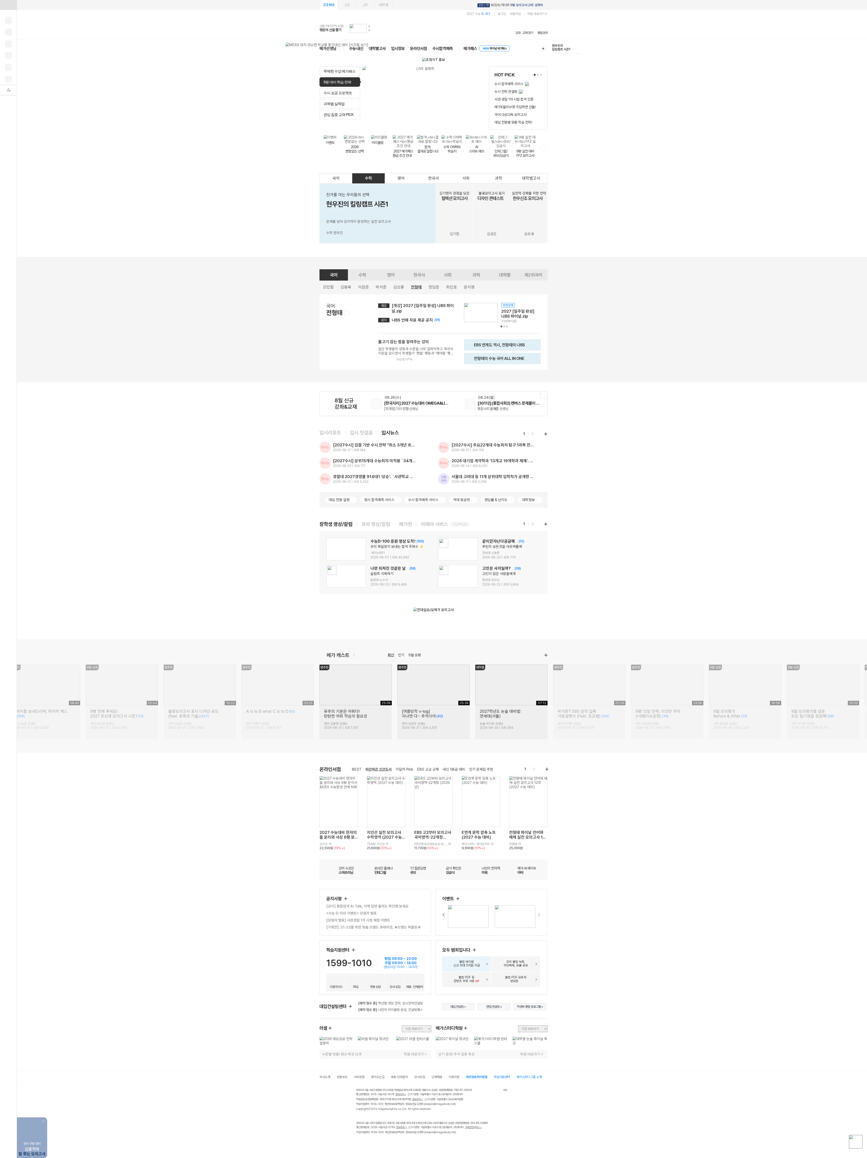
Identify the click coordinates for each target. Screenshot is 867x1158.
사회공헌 (359, 1077)
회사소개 (324, 1077)
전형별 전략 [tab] (409, 124)
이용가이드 (336, 987)
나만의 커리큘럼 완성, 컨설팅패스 (390, 1010)
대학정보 (528, 500)
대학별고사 (377, 48)
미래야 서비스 (434, 524)
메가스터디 (433, 28)
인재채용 (436, 1077)
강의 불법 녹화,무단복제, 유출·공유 (515, 963)
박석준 (381, 287)
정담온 (434, 287)
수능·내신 (356, 48)
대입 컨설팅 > (458, 1006)
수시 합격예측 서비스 (423, 500)
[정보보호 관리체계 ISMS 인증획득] (489, 1090)
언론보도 (342, 1077)
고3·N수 (329, 5)
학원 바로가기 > (415, 1054)
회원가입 (515, 14)
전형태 (416, 287)
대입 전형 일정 (339, 500)
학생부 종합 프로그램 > (530, 1006)
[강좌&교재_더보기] (544, 395)
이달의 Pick (404, 769)
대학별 (504, 275)
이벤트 (448, 898)
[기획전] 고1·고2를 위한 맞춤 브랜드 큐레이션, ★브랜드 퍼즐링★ (373, 927)
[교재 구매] (8, 55)
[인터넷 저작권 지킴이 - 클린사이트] (497, 1090)
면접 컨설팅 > (494, 1006)
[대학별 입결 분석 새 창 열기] (423, 98)
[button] (369, 26)
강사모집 (419, 1077)
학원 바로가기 (536, 14)
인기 (401, 655)
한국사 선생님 (398, 409)
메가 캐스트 (338, 655)
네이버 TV (386, 1141)
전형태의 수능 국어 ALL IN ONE (495, 360)
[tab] (339, 71)
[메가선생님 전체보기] (341, 48)
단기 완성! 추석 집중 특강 (456, 1054)
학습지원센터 (338, 950)
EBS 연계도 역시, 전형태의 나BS (496, 346)
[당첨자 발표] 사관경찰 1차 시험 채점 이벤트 (358, 920)
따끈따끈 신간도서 (379, 769)
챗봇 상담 (375, 987)
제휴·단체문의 (399, 1077)
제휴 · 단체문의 (414, 987)
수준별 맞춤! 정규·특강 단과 (341, 1054)
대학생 (383, 5)
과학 (498, 178)
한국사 (433, 178)
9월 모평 (414, 655)
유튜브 (396, 1141)
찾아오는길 (378, 1077)
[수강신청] (8, 32)
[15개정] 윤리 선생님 (496, 409)
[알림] (8, 43)
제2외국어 (533, 275)
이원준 (363, 287)
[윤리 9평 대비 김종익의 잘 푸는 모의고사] (32, 1120)
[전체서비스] (543, 49)
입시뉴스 (390, 433)
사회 (466, 178)
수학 (368, 178)
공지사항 (334, 898)
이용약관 (454, 1077)
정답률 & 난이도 (496, 500)
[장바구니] (8, 67)
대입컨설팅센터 (333, 1006)
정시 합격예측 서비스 (379, 500)
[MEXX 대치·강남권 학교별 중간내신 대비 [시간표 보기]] (327, 45)
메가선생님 (327, 48)
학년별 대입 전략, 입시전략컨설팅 (390, 1003)
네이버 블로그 (377, 1141)
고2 (347, 5)
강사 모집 (395, 987)
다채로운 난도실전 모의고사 (560, 47)
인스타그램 (368, 1141)
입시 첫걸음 (361, 433)
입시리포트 (330, 433)
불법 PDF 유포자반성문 (515, 979)
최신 (391, 655)
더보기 (546, 655)
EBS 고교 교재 (428, 769)
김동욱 (345, 287)
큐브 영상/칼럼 (375, 524)
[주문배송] (8, 79)
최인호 (451, 287)
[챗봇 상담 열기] (855, 1142)
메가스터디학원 (449, 1028)
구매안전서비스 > (473, 1127)
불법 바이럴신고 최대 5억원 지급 (466, 963)
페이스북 (359, 1141)
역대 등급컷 (461, 500)
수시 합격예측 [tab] (460, 124)
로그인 (502, 14)
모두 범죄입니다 (456, 950)
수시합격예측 (442, 48)
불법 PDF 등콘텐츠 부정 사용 (466, 979)
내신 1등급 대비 (454, 769)
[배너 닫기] (44, 1120)
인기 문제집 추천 (481, 769)
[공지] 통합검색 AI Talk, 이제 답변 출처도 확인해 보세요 (367, 906)
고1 (365, 5)
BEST (356, 769)
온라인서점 (418, 48)
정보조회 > (400, 1094)
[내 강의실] (8, 20)
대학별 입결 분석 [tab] (434, 124)
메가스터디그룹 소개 (529, 1077)
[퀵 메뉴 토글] (8, 5)
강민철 (328, 287)
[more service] (544, 148)
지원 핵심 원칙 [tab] (386, 124)
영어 (401, 178)
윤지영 (469, 287)
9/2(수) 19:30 (510, 5)
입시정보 (398, 48)
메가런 (405, 524)
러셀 (323, 1028)
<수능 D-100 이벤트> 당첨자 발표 (351, 913)
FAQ (355, 987)
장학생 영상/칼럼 (335, 524)
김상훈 (398, 287)
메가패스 (470, 48)
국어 (336, 178)
